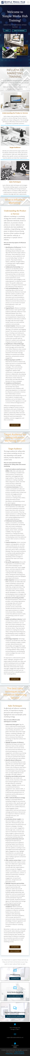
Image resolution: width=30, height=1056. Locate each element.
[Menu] (28, 2)
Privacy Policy (9, 1053)
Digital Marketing (19, 1052)
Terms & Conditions (19, 1053)
